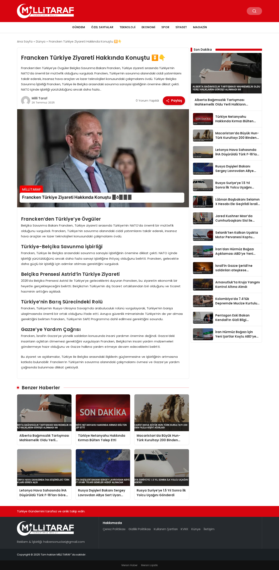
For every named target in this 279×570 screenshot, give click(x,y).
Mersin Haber (129, 565)
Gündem (78, 27)
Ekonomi (148, 27)
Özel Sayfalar (102, 27)
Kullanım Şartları (166, 529)
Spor (165, 27)
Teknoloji (127, 27)
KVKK (184, 529)
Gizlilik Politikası (139, 529)
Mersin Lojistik (149, 565)
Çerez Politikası (114, 529)
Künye (196, 529)
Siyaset (181, 27)
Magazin (200, 27)
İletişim (209, 529)
